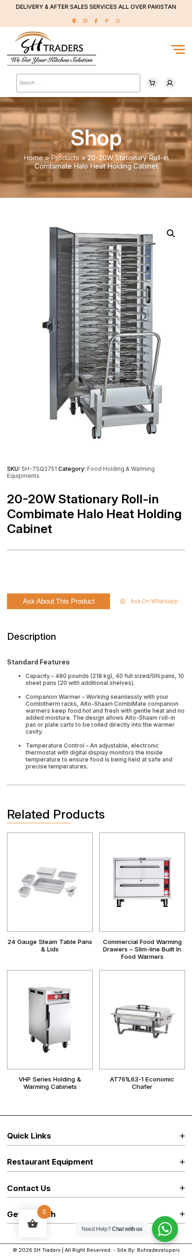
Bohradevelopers (158, 1250)
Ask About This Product (59, 601)
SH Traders (47, 1250)
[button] (171, 233)
